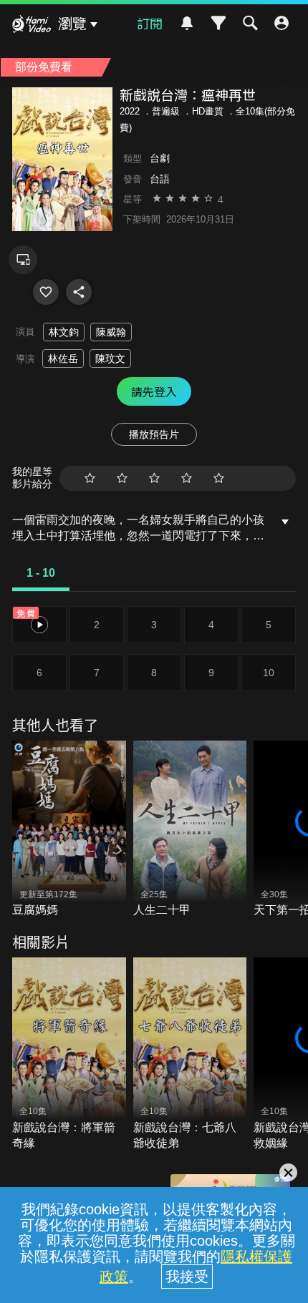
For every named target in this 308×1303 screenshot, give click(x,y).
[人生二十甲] (190, 830)
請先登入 (154, 391)
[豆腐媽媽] (69, 830)
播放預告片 (154, 434)
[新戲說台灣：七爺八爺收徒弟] (190, 1054)
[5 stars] (219, 478)
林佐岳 (63, 358)
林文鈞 (64, 332)
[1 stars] (90, 478)
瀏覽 (72, 23)
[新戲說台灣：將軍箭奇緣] (69, 1054)
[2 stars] (122, 478)
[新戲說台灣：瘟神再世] (46, 292)
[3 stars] (154, 478)
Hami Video (31, 25)
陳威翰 (111, 332)
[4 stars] (186, 478)
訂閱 (150, 23)
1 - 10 (41, 573)
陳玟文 (110, 358)
